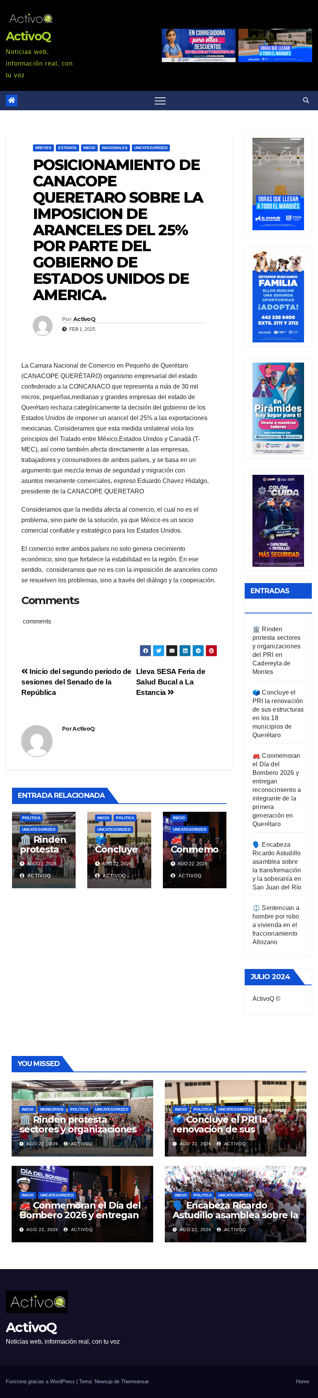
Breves (43, 148)
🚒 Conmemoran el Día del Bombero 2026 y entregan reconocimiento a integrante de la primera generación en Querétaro (276, 789)
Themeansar (135, 1381)
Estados (67, 148)
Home (302, 1381)
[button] (306, 100)
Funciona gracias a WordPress (41, 1381)
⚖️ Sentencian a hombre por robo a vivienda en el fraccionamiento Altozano (275, 925)
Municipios (52, 1109)
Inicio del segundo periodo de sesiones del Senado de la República (76, 681)
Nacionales (115, 148)
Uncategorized (151, 148)
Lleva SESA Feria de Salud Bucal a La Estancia (171, 681)
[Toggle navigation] (160, 100)
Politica (31, 818)
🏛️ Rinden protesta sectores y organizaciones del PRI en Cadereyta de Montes (78, 1134)
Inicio (89, 148)
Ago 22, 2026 (42, 1143)
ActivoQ (28, 36)
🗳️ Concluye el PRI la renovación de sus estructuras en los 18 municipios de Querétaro (229, 1134)
